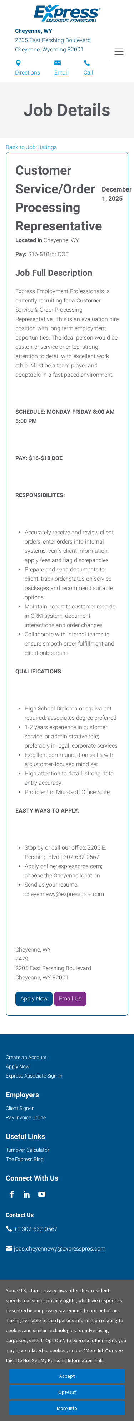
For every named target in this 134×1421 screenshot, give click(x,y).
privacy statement (61, 1310)
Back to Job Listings (31, 147)
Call (88, 72)
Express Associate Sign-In (34, 1076)
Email (61, 72)
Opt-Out (67, 1392)
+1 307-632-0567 (36, 1229)
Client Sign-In (20, 1108)
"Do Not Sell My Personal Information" (54, 1360)
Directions (27, 72)
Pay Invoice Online (26, 1117)
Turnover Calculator (27, 1150)
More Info (67, 1408)
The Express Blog (25, 1159)
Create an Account (26, 1057)
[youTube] (42, 1194)
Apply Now (34, 998)
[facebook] (12, 1194)
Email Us (70, 998)
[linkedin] (27, 1194)
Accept (67, 1376)
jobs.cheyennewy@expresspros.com (59, 1248)
